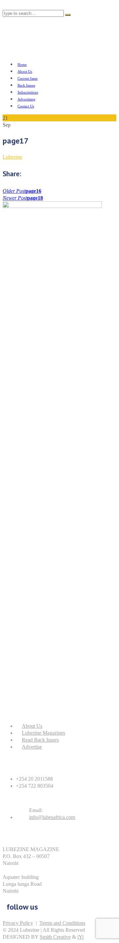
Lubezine (12, 157)
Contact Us (26, 106)
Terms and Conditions (62, 923)
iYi (80, 937)
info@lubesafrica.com (52, 817)
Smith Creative (55, 937)
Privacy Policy (18, 923)
